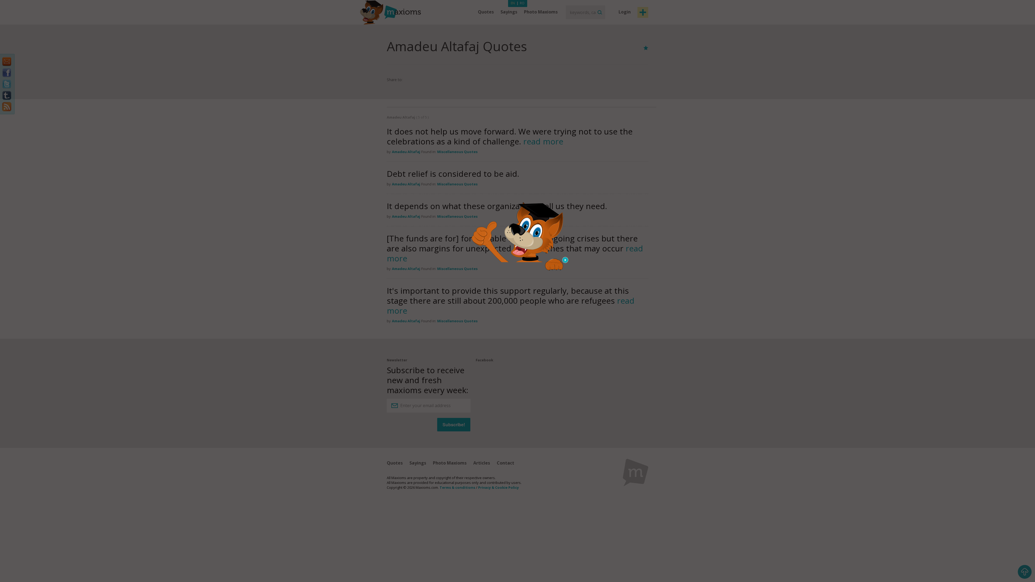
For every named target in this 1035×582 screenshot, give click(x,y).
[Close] (565, 260)
